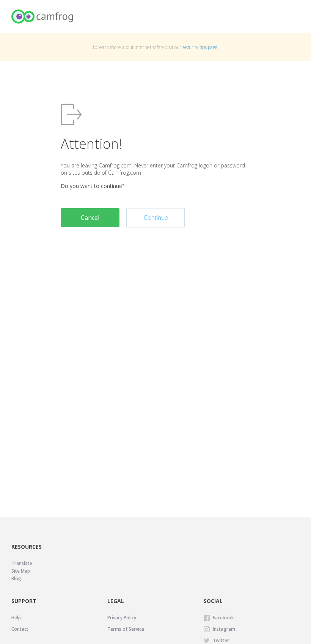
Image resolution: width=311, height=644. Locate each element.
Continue (156, 217)
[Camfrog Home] (42, 16)
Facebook (223, 617)
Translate (21, 563)
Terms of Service (125, 629)
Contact (19, 629)
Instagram (224, 629)
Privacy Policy (121, 617)
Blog (16, 578)
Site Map (20, 571)
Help (16, 617)
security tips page (200, 47)
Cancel (90, 217)
